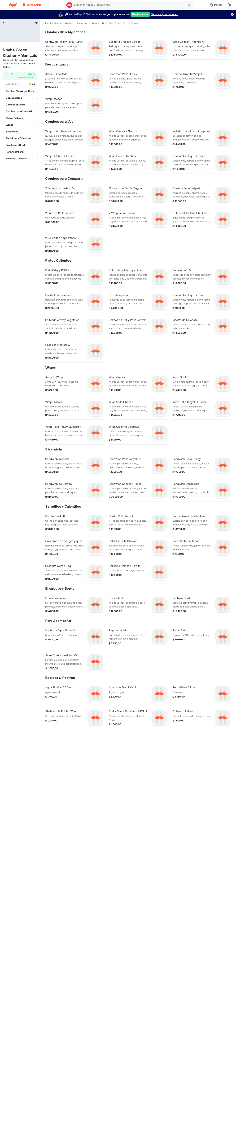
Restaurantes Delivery (63, 23)
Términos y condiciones (164, 14)
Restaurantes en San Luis (88, 23)
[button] (34, 4)
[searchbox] (129, 5)
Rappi (48, 23)
